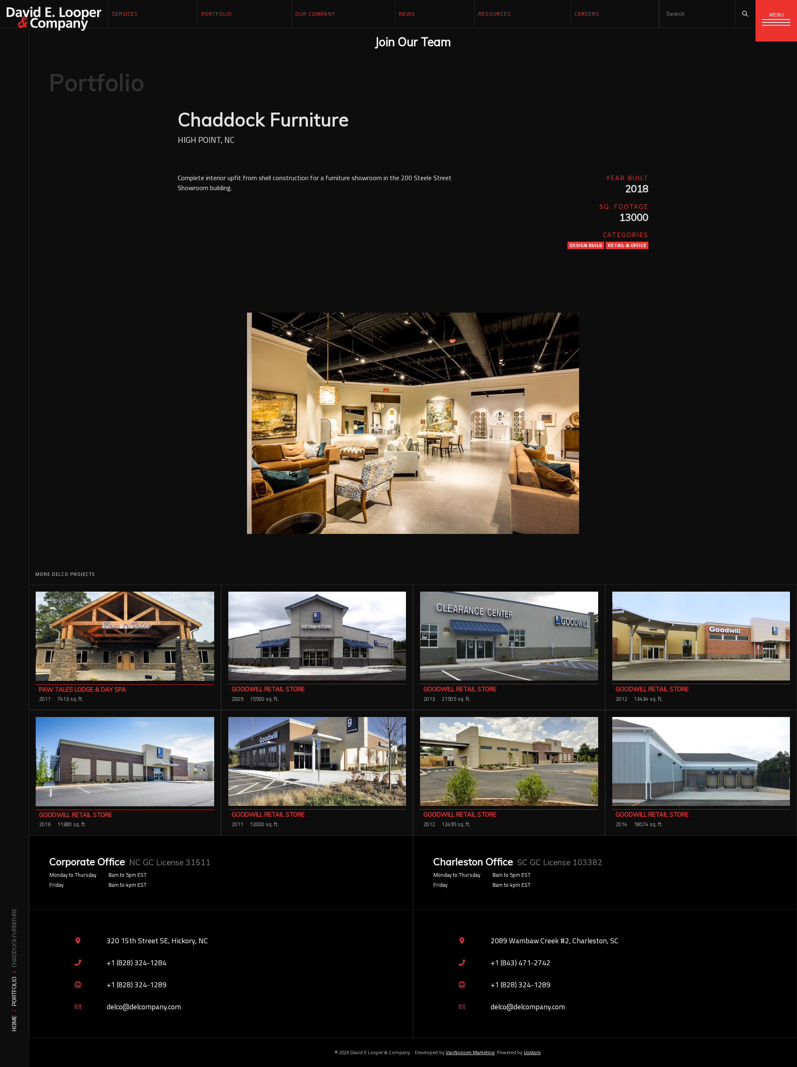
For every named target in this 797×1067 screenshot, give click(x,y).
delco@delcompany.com (144, 1006)
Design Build (586, 245)
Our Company (315, 14)
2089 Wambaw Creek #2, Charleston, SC (555, 940)
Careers (587, 14)
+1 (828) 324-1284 (136, 962)
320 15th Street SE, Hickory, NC (157, 940)
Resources (494, 14)
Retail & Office (627, 245)
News (407, 14)
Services (125, 14)
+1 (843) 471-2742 (520, 962)
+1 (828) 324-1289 (136, 984)
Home (14, 1023)
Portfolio (14, 991)
